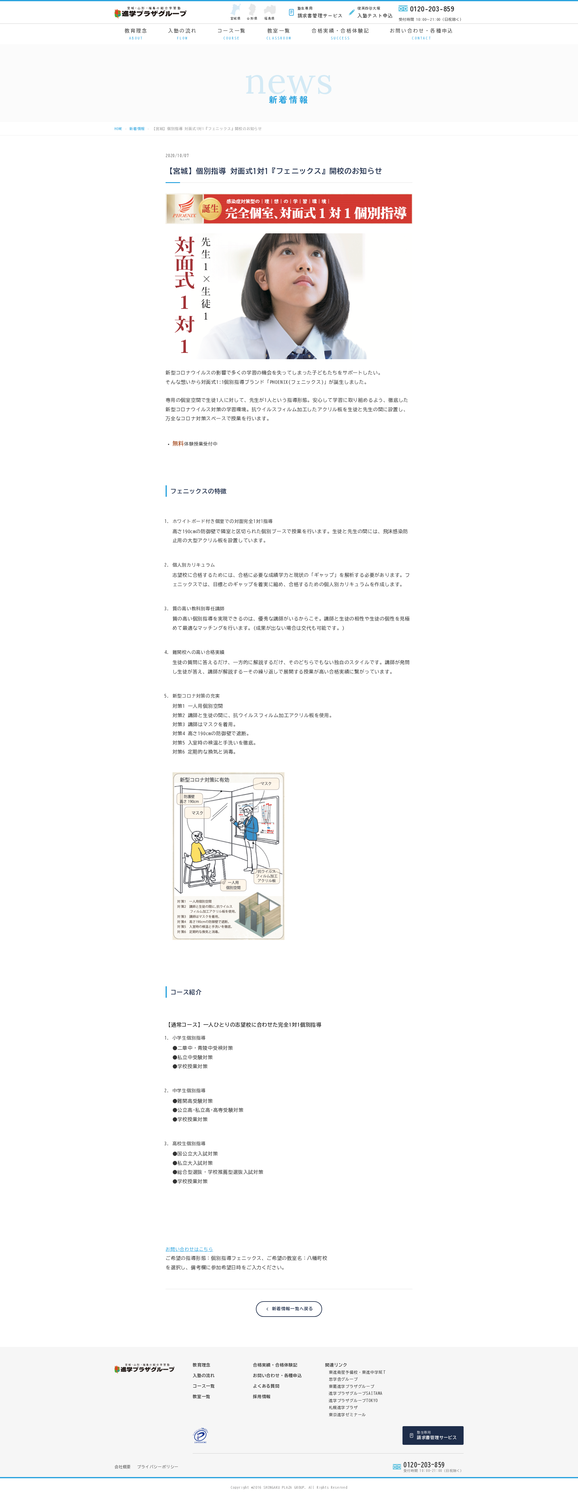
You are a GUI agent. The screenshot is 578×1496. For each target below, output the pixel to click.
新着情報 (137, 128)
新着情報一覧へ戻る (292, 1309)
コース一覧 (231, 34)
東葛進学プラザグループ (351, 1387)
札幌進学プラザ (343, 1408)
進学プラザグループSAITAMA (356, 1393)
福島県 (269, 18)
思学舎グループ (343, 1379)
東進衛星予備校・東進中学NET (357, 1372)
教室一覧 (278, 34)
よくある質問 (266, 1386)
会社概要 (122, 1467)
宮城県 (235, 18)
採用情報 (262, 1397)
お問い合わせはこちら (189, 1249)
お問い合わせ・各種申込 (421, 34)
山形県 (252, 18)
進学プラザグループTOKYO (353, 1401)
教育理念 (136, 34)
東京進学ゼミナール (347, 1415)
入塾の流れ (182, 34)
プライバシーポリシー (158, 1467)
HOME (118, 128)
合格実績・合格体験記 (340, 34)
